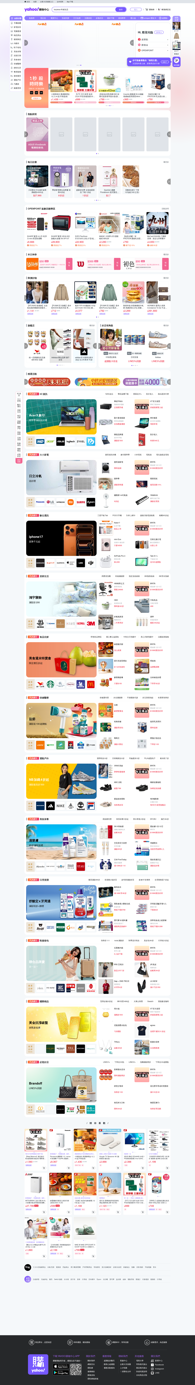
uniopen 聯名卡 (150, 18)
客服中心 (123, 1360)
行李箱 (84, 1279)
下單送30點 (119, 1062)
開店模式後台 (141, 1367)
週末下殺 (110, 18)
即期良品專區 (96, 636)
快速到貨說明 (141, 1371)
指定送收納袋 (134, 576)
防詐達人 (149, 394)
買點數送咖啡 (163, 1001)
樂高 (50, 1279)
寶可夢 (112, 1279)
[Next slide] (45, 1140)
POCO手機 (117, 515)
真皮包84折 (149, 940)
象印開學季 (125, 454)
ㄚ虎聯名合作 (125, 1371)
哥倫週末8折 (134, 758)
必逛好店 (99, 18)
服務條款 (91, 1371)
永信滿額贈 (117, 697)
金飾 (124, 1279)
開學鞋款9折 (102, 758)
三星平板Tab (103, 515)
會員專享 (121, 18)
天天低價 (76, 18)
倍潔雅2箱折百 (111, 879)
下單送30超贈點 (162, 1062)
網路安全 (91, 1364)
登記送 (43, 18)
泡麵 (133, 1267)
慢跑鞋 (152, 1279)
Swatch (150, 1001)
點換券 (32, 18)
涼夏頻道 (88, 18)
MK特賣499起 (123, 1001)
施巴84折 (165, 819)
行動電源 (145, 1279)
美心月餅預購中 (147, 636)
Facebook (159, 1364)
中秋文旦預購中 (129, 636)
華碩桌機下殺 (123, 394)
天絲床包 (44, 1279)
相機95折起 (164, 515)
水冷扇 (66, 1279)
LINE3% (106, 1062)
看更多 (176, 54)
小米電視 (138, 454)
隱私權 (90, 1367)
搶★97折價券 (144, 879)
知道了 (164, 62)
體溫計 (138, 1279)
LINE (157, 1372)
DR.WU (153, 819)
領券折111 (105, 940)
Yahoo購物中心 (36, 9)
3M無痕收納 (149, 576)
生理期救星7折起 (162, 879)
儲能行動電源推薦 (147, 515)
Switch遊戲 (58, 1279)
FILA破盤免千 (150, 758)
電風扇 (149, 454)
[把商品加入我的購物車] (44, 1167)
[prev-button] (26, 382)
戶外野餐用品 (87, 1267)
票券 (78, 1279)
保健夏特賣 (104, 697)
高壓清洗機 (106, 576)
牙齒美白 (66, 1267)
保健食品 (126, 1267)
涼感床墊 (36, 1279)
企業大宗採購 (125, 1364)
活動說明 (165, 208)
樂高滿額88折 (94, 879)
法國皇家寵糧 (163, 636)
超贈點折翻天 (109, 1360)
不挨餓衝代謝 (132, 697)
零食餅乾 (97, 1267)
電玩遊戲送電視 (162, 454)
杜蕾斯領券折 (163, 697)
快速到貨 (65, 18)
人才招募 (123, 1367)
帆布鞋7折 (164, 758)
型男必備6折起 (106, 1001)
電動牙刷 (131, 1279)
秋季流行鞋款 (134, 940)
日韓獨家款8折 (118, 758)
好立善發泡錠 (148, 697)
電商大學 (139, 1360)
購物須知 (91, 1375)
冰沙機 (105, 1279)
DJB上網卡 (130, 515)
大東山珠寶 (138, 1001)
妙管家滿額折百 (128, 879)
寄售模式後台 (141, 1364)
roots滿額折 (119, 940)
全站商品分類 (141, 1375)
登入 (136, 9)
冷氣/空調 (50, 1267)
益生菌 (118, 1279)
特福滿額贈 (119, 576)
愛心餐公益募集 (112, 636)
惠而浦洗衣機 (110, 454)
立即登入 (159, 32)
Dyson (99, 1279)
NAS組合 (109, 394)
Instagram (159, 1368)
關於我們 (91, 1360)
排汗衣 (73, 1279)
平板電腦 (148, 1267)
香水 (154, 1267)
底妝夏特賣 (107, 819)
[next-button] (169, 382)
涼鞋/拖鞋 (139, 1267)
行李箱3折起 (163, 940)
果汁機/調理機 (76, 1267)
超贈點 (164, 18)
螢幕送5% (137, 394)
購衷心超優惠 (109, 1364)
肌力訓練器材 (106, 1267)
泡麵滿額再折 (145, 1062)
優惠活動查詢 (109, 1367)
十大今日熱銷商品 (39, 1267)
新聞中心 (159, 1360)
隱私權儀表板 (93, 1378)
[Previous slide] (25, 1140)
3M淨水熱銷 (164, 576)
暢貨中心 (54, 18)
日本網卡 (92, 1279)
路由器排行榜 (163, 394)
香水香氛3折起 (139, 819)
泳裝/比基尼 (117, 1267)
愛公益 (133, 18)
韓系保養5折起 (122, 819)
